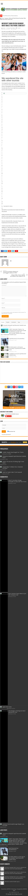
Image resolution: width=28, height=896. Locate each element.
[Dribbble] (17, 387)
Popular (7, 322)
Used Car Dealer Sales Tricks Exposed (12, 472)
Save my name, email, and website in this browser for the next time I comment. (14, 313)
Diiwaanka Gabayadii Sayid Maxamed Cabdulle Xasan (14, 325)
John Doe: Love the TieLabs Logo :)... (12, 881)
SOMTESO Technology (11, 889)
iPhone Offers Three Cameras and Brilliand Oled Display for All (17, 275)
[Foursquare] (19, 387)
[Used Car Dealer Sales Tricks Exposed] (1, 472)
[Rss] (6, 387)
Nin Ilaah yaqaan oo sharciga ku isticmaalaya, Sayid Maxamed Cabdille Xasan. (17, 348)
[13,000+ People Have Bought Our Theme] (1, 452)
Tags (19, 322)
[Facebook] (8, 387)
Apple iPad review (7, 707)
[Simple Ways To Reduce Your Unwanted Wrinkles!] (1, 467)
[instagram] (22, 387)
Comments (13, 322)
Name (3, 298)
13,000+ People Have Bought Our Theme (13, 452)
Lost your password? (6, 434)
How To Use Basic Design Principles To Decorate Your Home (17, 481)
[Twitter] (11, 387)
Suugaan (6, 18)
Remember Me (12, 431)
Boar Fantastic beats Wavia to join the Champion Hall (17, 594)
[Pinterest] (14, 387)
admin (4, 28)
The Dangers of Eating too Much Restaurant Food (17, 711)
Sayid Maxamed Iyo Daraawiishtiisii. (10, 15)
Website (3, 307)
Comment (4, 285)
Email (3, 303)
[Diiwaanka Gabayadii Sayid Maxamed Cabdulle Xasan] (1, 456)
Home (2, 18)
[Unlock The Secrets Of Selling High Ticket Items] (1, 461)
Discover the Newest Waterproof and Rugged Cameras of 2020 (10, 271)
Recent (2, 322)
